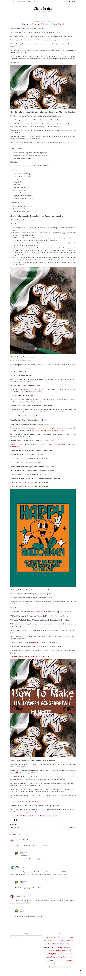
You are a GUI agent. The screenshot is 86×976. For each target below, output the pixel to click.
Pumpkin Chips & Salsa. (28, 402)
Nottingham (14, 824)
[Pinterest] (69, 1)
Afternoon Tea (53, 937)
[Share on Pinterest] (17, 820)
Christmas (61, 940)
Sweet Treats (58, 964)
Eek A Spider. (37, 462)
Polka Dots (56, 961)
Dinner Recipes (67, 944)
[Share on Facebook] (15, 820)
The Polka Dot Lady (65, 964)
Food (73, 947)
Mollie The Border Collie (68, 954)
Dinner (50, 944)
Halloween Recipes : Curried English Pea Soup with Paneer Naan (31, 486)
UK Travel (53, 966)
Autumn (62, 937)
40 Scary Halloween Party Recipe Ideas (41, 612)
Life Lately (69, 950)
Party (51, 960)
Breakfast (47, 941)
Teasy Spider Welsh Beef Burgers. (30, 391)
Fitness (65, 947)
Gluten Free (52, 950)
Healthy (64, 950)
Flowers (68, 947)
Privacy (35, 1)
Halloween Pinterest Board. (30, 802)
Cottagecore (69, 940)
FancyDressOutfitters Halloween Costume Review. (47, 430)
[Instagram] (67, 1)
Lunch (61, 954)
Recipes (70, 960)
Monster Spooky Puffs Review (34, 416)
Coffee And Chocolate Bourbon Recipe (64, 828)
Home (13, 1)
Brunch (51, 941)
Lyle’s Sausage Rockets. (27, 381)
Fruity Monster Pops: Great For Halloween (23, 828)
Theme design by (68, 974)
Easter (73, 944)
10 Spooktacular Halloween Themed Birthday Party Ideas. (39, 816)
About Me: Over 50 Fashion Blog (24, 1)
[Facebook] (72, 1)
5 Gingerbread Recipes (31, 642)
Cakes (55, 941)
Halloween (43, 21)
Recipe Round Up (62, 961)
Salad (50, 964)
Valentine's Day (60, 966)
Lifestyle (50, 953)
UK (74, 964)
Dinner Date (57, 943)
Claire (22, 910)
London (57, 954)
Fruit (49, 950)
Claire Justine (43, 8)
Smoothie (53, 964)
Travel (71, 964)
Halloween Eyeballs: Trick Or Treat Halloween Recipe (27, 656)
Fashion (47, 947)
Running (46, 964)
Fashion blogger (57, 947)
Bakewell (66, 937)
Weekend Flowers (67, 966)
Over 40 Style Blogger (60, 957)
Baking (71, 937)
